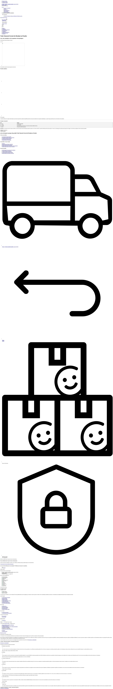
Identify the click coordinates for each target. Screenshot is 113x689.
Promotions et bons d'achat (6, 602)
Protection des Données (5, 625)
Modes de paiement (6, 10)
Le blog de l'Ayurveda (5, 612)
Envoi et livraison (4, 598)
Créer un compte (4, 23)
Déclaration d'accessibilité (5, 627)
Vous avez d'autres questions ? (6, 603)
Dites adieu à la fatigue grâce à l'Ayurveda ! (8, 137)
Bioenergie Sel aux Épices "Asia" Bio (7, 144)
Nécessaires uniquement (7, 641)
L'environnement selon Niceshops (7, 613)
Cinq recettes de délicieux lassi (6, 139)
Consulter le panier (4, 2)
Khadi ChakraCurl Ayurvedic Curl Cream (8, 153)
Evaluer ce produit (3, 131)
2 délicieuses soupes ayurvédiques (7, 138)
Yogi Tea (3, 143)
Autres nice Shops (4, 631)
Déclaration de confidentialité (32, 639)
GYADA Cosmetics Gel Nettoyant (7, 151)
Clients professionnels (5, 601)
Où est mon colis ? (4, 608)
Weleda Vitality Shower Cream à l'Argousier (8, 146)
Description (2, 117)
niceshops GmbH (6, 623)
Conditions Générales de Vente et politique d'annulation (10, 626)
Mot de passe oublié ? (5, 607)
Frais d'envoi (5, 9)
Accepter (2, 641)
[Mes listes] (3, 25)
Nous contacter (6, 11)
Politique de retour (4, 599)
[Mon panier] (57, 26)
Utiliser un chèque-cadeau (5, 609)
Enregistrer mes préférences (4, 687)
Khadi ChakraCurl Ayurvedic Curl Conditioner (8, 150)
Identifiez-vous (4, 20)
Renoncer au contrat (3, 632)
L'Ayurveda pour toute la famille (6, 136)
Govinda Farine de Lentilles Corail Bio (7, 152)
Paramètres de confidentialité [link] (6, 628)
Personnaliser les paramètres (15, 641)
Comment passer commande (6, 597)
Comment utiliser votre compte (6, 600)
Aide (2, 7)
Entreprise (3, 630)
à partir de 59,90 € (10, 4)
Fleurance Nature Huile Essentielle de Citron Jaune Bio (10, 145)
